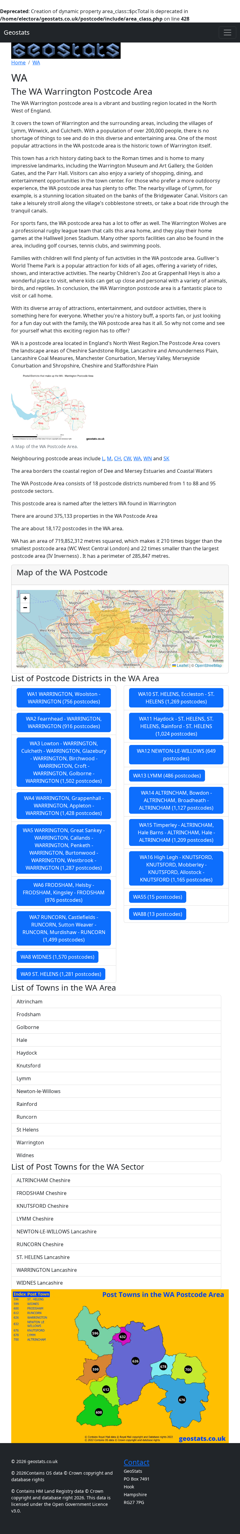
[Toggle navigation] (227, 32)
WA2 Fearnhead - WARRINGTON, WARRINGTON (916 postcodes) (64, 722)
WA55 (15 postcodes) (157, 896)
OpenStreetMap (208, 665)
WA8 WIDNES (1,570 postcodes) (57, 956)
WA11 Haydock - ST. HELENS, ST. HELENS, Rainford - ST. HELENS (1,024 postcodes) (176, 726)
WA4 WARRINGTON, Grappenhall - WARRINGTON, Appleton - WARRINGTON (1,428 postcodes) (64, 806)
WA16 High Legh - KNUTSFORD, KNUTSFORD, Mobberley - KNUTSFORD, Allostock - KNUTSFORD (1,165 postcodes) (176, 868)
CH (117, 458)
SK (166, 458)
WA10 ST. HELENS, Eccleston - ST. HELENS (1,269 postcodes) (176, 698)
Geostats (17, 32)
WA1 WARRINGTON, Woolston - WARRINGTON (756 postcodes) (63, 698)
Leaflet (182, 665)
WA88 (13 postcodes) (157, 914)
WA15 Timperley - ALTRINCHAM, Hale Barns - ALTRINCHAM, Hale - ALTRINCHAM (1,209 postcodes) (176, 832)
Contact (136, 1462)
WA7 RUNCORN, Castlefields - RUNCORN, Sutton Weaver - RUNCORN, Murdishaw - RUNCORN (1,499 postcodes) (63, 928)
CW (127, 458)
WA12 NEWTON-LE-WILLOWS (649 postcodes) (176, 754)
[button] (25, 598)
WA (137, 458)
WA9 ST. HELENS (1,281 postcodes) (61, 974)
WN (147, 458)
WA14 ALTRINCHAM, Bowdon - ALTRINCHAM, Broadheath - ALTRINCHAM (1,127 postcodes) (176, 800)
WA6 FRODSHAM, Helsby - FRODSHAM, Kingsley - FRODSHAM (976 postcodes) (64, 892)
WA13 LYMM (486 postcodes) (167, 775)
